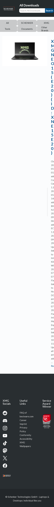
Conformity (25, 435)
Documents (27, 28)
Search (49, 10)
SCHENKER (27, 22)
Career (23, 420)
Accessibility (26, 438)
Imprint (23, 424)
